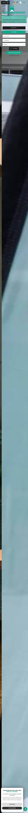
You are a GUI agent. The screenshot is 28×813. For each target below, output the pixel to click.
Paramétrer (12, 804)
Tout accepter (12, 808)
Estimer (14, 32)
